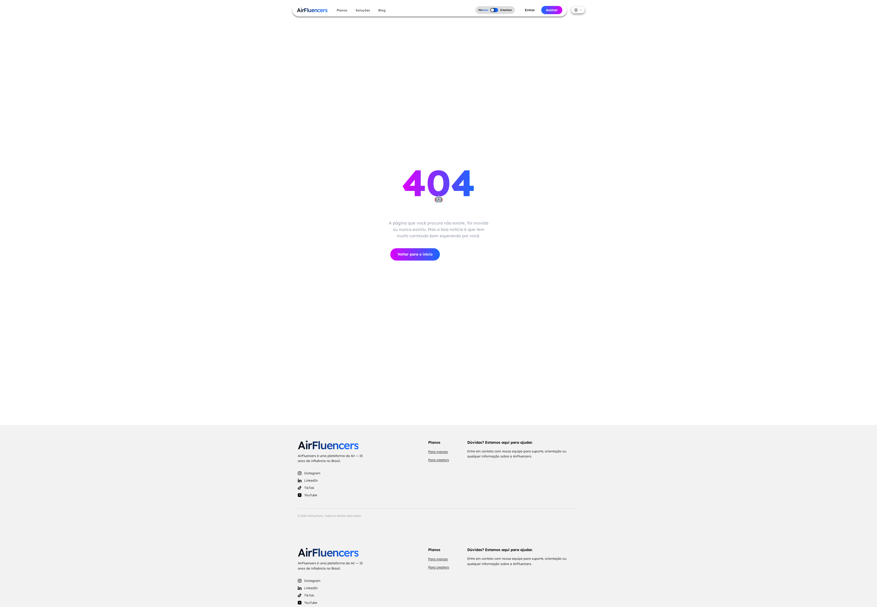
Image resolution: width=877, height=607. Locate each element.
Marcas (483, 10)
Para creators (438, 460)
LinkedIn (311, 480)
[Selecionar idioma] (578, 10)
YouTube (310, 495)
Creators (506, 10)
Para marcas (438, 452)
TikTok (309, 488)
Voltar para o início (415, 254)
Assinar (552, 10)
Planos (342, 10)
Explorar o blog (465, 254)
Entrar (530, 10)
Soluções (363, 10)
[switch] (494, 10)
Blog (382, 10)
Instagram (312, 473)
